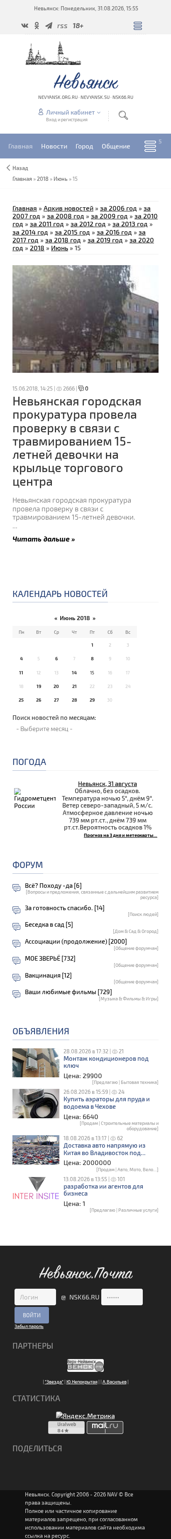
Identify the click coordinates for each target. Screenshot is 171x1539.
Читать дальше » (43, 538)
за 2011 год (47, 224)
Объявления (40, 1031)
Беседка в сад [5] (49, 924)
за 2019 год (105, 240)
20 (56, 686)
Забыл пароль (29, 1326)
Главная (24, 208)
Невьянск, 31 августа (107, 783)
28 (74, 699)
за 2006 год (118, 208)
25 (21, 699)
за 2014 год (30, 232)
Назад (20, 168)
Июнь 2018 (75, 617)
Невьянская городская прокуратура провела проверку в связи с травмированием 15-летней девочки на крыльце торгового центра (77, 440)
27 (56, 699)
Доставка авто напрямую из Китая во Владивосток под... (105, 1149)
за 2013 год (130, 224)
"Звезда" (54, 1381)
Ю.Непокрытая (82, 1381)
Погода (29, 761)
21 (74, 686)
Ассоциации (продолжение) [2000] (76, 941)
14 (74, 672)
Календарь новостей (60, 593)
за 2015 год (72, 232)
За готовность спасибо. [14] (65, 907)
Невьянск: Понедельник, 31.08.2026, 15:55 (86, 8)
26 (38, 699)
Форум (27, 864)
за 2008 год (65, 216)
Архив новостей (68, 208)
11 (21, 672)
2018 (43, 178)
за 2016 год (114, 232)
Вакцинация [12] (48, 975)
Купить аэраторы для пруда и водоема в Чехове (107, 1103)
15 (92, 672)
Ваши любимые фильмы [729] (68, 991)
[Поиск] (123, 115)
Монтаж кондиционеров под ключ (106, 1062)
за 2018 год (63, 240)
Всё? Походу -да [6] (53, 885)
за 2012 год (88, 224)
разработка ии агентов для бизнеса (103, 1190)
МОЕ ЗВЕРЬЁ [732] (50, 958)
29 (92, 699)
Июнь (61, 178)
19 (39, 686)
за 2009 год (109, 216)
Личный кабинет (70, 112)
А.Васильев (115, 1381)
